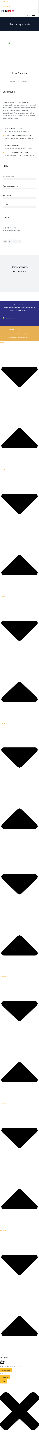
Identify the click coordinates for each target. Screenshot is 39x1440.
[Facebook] (3, 11)
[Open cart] (27, 15)
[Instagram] (13, 11)
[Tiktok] (6, 11)
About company (18, 271)
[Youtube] (9, 11)
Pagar (3, 1381)
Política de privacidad (19, 333)
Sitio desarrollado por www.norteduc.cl (19, 337)
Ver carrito (5, 1377)
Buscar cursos (6, 1370)
